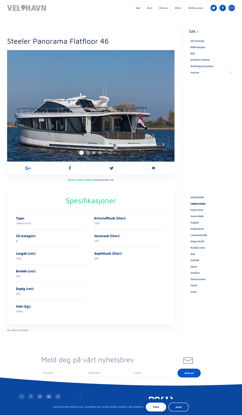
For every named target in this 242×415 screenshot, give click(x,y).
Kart (149, 8)
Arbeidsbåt (197, 197)
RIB (192, 254)
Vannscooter (198, 279)
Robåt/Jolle (197, 247)
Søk (138, 8)
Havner (163, 8)
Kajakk (194, 222)
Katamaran (197, 228)
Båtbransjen (196, 8)
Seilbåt (194, 260)
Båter (178, 8)
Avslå (179, 407)
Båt (192, 53)
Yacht (193, 285)
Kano (193, 291)
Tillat (156, 407)
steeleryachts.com (104, 179)
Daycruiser (196, 209)
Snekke (195, 272)
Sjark (193, 266)
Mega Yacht (197, 241)
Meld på (189, 373)
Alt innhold (197, 41)
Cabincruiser (198, 203)
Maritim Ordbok (200, 59)
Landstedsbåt (198, 235)
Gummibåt (197, 216)
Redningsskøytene (201, 66)
